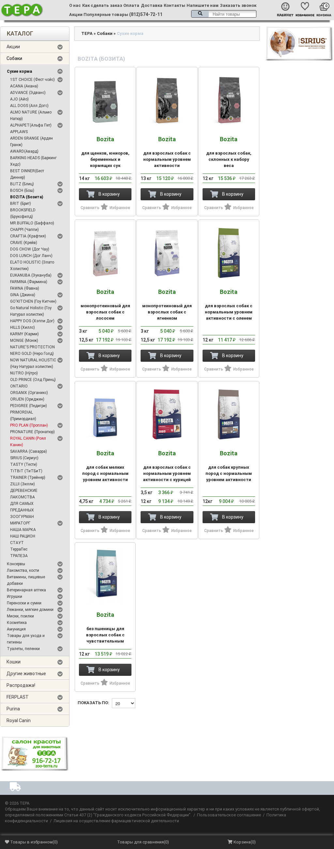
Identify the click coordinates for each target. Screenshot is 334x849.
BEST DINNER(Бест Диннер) (27, 174)
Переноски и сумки (24, 603)
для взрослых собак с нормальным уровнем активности (167, 152)
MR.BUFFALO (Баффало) (32, 223)
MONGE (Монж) (24, 340)
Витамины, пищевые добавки (26, 580)
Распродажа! (21, 685)
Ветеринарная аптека (26, 590)
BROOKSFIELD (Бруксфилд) (23, 213)
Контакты (174, 5)
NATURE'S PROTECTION (32, 347)
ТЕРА (87, 33)
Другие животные (26, 673)
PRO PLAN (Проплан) (29, 425)
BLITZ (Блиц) (22, 184)
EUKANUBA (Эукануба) (31, 275)
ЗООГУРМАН (22, 516)
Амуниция (16, 629)
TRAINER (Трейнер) (27, 477)
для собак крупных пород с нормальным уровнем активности (228, 466)
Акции (76, 14)
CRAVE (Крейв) (23, 242)
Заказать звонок (238, 5)
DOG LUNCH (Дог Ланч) (31, 255)
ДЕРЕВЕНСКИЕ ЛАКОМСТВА (24, 493)
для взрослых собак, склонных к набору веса (228, 152)
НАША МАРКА (23, 529)
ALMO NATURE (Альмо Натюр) (31, 115)
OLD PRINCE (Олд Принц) (33, 379)
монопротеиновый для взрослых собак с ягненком (167, 305)
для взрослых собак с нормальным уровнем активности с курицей (167, 466)
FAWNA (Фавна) (24, 288)
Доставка (151, 5)
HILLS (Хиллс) (22, 327)
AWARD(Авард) (24, 151)
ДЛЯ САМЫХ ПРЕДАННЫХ (22, 506)
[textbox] (223, 13)
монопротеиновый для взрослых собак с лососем (105, 305)
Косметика (17, 622)
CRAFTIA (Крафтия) (28, 236)
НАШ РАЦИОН (22, 536)
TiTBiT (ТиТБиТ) (26, 471)
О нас (75, 5)
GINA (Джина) (22, 295)
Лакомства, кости (23, 570)
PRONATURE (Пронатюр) (32, 432)
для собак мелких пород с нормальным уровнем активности (105, 466)
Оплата (131, 5)
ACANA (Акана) (24, 86)
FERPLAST (18, 697)
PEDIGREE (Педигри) (28, 405)
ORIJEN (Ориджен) (27, 399)
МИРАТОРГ (20, 523)
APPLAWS (19, 131)
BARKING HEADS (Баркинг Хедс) (33, 161)
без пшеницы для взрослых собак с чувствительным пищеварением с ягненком (105, 634)
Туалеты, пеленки (23, 648)
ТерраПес (18, 549)
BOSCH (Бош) (22, 190)
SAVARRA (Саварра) (28, 451)
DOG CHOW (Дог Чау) (29, 249)
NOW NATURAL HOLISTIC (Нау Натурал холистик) (33, 363)
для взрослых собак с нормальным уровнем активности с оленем (228, 305)
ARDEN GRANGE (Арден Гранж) (31, 141)
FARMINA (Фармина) (28, 282)
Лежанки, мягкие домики (30, 609)
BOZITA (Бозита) (26, 197)
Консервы (16, 564)
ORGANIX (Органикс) (29, 392)
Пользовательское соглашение (229, 814)
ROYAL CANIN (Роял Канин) (28, 441)
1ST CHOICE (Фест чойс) (32, 79)
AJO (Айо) (19, 99)
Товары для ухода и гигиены (26, 638)
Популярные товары (106, 14)
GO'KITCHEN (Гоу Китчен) (33, 301)
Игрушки (14, 596)
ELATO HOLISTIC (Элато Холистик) (32, 265)
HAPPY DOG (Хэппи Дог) (32, 321)
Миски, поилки (20, 616)
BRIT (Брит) (20, 203)
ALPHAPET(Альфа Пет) (31, 125)
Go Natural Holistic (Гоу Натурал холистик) (31, 311)
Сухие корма (19, 71)
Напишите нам (203, 5)
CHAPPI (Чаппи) (24, 229)
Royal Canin (19, 720)
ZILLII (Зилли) (22, 484)
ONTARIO (19, 386)
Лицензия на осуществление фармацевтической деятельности (116, 820)
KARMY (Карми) (24, 334)
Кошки (14, 661)
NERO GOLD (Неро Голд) (32, 353)
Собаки (14, 58)
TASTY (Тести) (23, 464)
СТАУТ (17, 542)
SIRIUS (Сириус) (24, 458)
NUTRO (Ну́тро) (24, 373)
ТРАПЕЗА (19, 555)
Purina (13, 708)
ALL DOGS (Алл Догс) (29, 105)
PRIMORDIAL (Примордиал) (23, 415)
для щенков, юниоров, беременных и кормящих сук (105, 152)
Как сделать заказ (102, 5)
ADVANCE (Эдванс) (28, 92)
